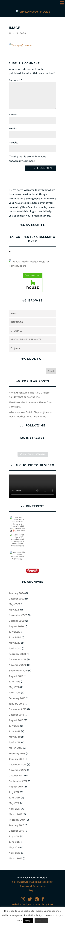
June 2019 (14, 681)
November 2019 (18, 664)
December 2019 (17, 659)
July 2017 (14, 792)
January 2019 (16, 703)
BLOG (13, 313)
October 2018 (16, 714)
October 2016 (16, 830)
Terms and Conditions (32, 885)
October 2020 (17, 620)
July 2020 (14, 631)
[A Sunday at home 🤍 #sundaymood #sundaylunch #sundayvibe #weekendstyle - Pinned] (17, 540)
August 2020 (16, 626)
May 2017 (14, 803)
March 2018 (15, 747)
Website (13, 142)
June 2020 (15, 637)
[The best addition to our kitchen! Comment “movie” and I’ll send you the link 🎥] (17, 525)
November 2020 (18, 615)
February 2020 (17, 653)
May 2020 (14, 642)
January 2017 (16, 825)
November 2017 (17, 769)
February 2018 (17, 753)
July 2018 (14, 725)
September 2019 (18, 670)
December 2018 (18, 709)
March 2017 (15, 814)
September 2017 (18, 781)
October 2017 (16, 775)
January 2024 (17, 593)
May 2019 (14, 687)
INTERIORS (16, 322)
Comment (15, 80)
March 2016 (15, 858)
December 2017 (17, 764)
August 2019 (16, 676)
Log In (32, 890)
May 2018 (14, 736)
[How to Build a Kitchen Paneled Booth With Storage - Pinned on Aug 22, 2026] (17, 555)
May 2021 (14, 609)
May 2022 (14, 604)
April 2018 (15, 742)
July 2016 (14, 836)
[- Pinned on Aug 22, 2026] (35, 535)
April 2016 (14, 852)
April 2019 (14, 692)
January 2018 (16, 758)
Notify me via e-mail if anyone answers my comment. (27, 158)
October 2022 (16, 598)
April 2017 (14, 808)
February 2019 (17, 698)
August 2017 (16, 786)
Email (13, 128)
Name (13, 114)
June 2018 (14, 731)
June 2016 (14, 841)
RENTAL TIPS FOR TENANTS (25, 339)
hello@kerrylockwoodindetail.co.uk (32, 881)
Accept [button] (28, 921)
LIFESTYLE (16, 330)
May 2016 (14, 847)
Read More (41, 921)
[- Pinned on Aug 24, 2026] (35, 517)
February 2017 (17, 819)
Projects (15, 348)
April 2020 (15, 648)
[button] (62, 3)
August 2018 (16, 720)
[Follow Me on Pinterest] (32, 571)
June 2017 (14, 797)
